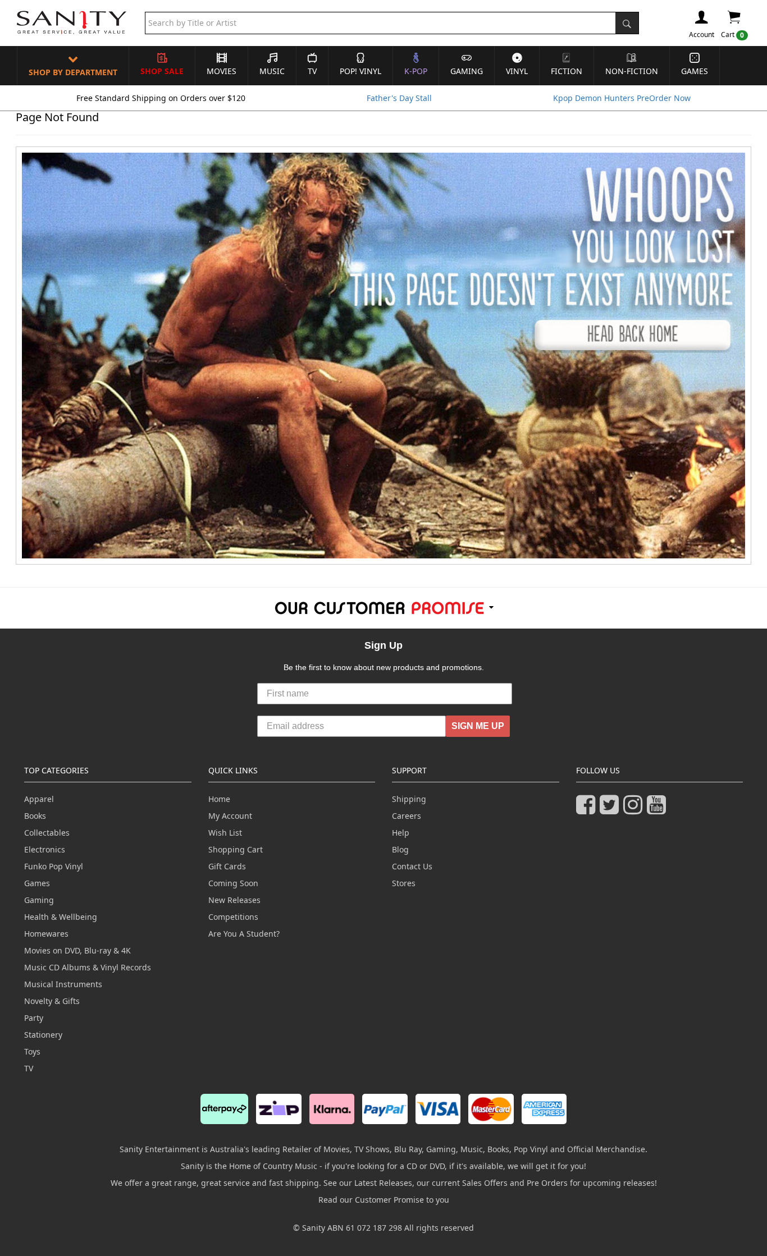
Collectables (47, 832)
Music (272, 71)
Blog (400, 849)
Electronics (44, 849)
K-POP (415, 71)
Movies (221, 71)
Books (35, 815)
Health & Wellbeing (60, 916)
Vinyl (517, 71)
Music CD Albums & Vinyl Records (87, 967)
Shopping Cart (235, 849)
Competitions (233, 916)
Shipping (409, 799)
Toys (32, 1051)
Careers (406, 815)
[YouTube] (658, 809)
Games (694, 71)
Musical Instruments (63, 984)
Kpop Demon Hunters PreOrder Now (622, 98)
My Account (230, 815)
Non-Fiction (631, 71)
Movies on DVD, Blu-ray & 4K (77, 950)
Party (33, 1017)
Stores (404, 883)
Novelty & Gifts (52, 1001)
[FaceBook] (588, 809)
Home (219, 799)
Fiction (566, 71)
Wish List (225, 832)
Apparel (39, 799)
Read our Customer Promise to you (383, 1199)
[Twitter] (611, 809)
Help (400, 832)
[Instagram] (635, 809)
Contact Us (412, 866)
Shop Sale (162, 71)
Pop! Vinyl (360, 71)
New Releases (234, 900)
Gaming (466, 71)
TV (312, 71)
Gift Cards (227, 866)
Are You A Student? (244, 933)
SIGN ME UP (477, 726)
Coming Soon (233, 883)
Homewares (46, 933)
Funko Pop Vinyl (53, 866)
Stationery (43, 1034)
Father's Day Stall (399, 98)
